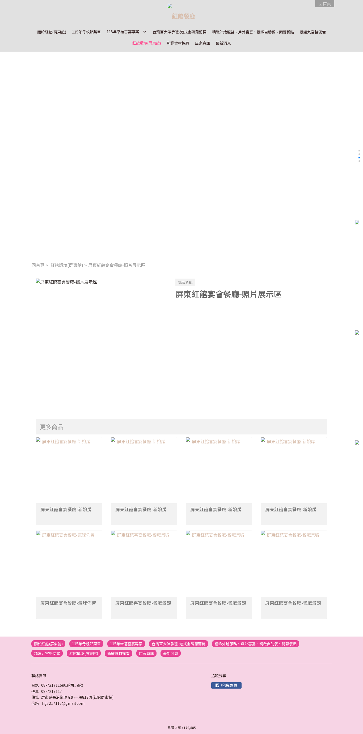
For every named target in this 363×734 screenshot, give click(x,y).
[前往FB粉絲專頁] (226, 685)
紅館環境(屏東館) (66, 265)
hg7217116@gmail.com (63, 703)
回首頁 (38, 265)
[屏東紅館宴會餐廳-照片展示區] (101, 344)
